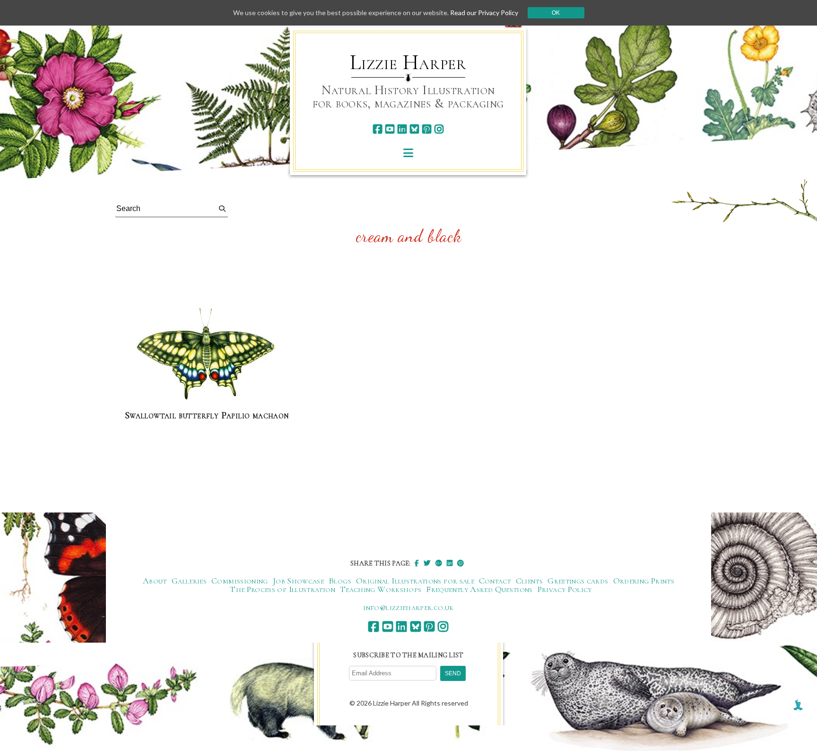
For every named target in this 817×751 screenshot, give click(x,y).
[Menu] (408, 152)
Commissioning (239, 580)
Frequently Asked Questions (479, 589)
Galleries (189, 580)
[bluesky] (414, 129)
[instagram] (439, 129)
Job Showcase (298, 580)
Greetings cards (578, 580)
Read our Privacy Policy (484, 13)
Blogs (340, 580)
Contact (495, 580)
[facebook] (377, 129)
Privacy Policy (565, 589)
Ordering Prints (643, 580)
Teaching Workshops (380, 589)
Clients (529, 580)
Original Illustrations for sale (415, 580)
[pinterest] (426, 129)
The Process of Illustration (282, 589)
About (155, 580)
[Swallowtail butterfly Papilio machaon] (207, 353)
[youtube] (389, 129)
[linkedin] (402, 129)
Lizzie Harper (408, 62)
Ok (556, 12)
